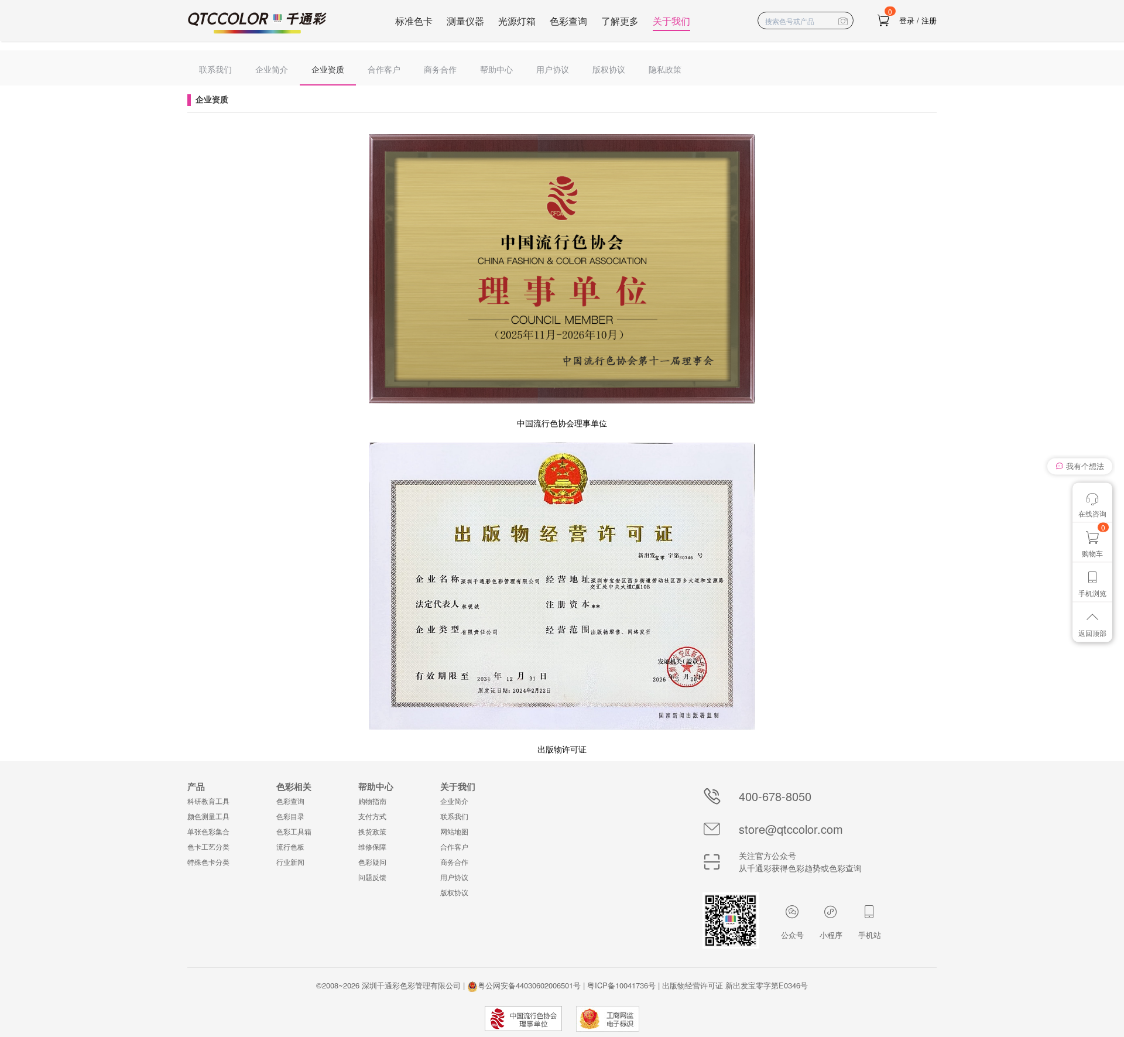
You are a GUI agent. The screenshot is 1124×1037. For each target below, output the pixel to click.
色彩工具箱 (293, 831)
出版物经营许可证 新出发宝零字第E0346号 (735, 985)
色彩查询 (568, 21)
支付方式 (372, 816)
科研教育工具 (208, 801)
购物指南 (372, 801)
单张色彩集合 (208, 831)
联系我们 (215, 69)
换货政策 (372, 831)
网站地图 (454, 831)
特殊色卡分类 (208, 862)
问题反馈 (372, 877)
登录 (906, 20)
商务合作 (440, 69)
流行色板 (290, 846)
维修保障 (372, 846)
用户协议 (552, 69)
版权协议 (608, 69)
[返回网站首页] (257, 22)
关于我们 (671, 21)
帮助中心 (496, 69)
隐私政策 (665, 69)
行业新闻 (290, 862)
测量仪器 (465, 21)
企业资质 (327, 69)
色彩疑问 (372, 862)
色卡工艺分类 (208, 846)
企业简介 (271, 69)
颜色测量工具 (208, 816)
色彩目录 (290, 816)
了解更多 (620, 21)
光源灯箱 (517, 21)
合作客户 (384, 69)
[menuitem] (215, 67)
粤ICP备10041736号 (621, 985)
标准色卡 (414, 21)
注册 (929, 20)
